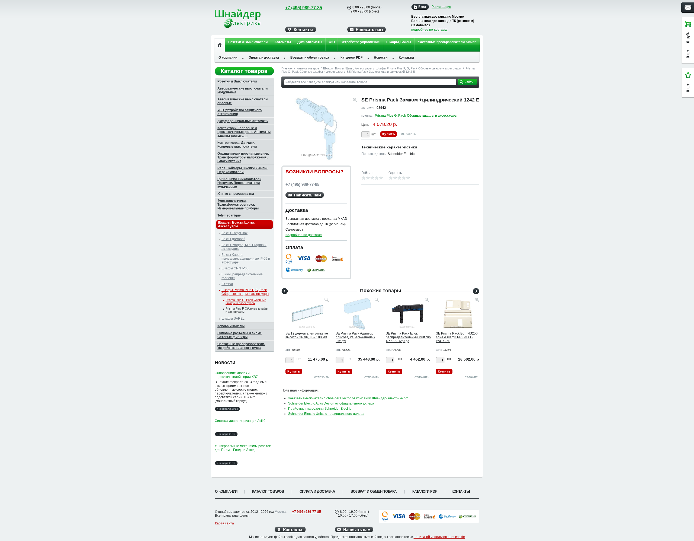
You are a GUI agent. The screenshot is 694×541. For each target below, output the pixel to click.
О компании (228, 57)
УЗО (331, 42)
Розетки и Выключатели (248, 42)
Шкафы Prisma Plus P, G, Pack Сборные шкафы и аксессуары (418, 68)
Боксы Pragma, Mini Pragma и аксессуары (243, 247)
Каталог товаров (308, 68)
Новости (380, 57)
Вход (422, 7)
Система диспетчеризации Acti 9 (240, 421)
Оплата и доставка (264, 57)
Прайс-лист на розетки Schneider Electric (319, 408)
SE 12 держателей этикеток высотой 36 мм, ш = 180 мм (306, 335)
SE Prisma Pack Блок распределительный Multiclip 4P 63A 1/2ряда (408, 337)
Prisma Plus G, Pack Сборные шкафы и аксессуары (416, 115)
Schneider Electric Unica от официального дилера (326, 414)
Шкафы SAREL (233, 318)
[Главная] (219, 45)
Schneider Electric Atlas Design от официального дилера (331, 403)
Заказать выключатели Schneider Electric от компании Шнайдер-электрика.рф (348, 398)
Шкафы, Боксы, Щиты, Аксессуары (347, 68)
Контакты (406, 57)
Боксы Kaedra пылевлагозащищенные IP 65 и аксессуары (245, 258)
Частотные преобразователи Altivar (447, 42)
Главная (287, 68)
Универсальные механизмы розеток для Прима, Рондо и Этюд (243, 448)
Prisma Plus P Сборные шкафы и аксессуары (247, 310)
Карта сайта (224, 523)
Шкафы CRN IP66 (235, 268)
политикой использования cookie (439, 537)
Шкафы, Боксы (398, 42)
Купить (388, 134)
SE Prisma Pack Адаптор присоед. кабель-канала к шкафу (355, 337)
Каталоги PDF (351, 57)
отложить (408, 134)
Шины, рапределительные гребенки (242, 276)
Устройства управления (360, 42)
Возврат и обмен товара (309, 57)
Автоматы (282, 42)
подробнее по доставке (429, 29)
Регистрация (441, 7)
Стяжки (227, 284)
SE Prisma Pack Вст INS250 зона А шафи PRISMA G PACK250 (457, 337)
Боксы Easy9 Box (234, 233)
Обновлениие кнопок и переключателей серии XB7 (236, 375)
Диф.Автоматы (309, 42)
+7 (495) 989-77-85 (303, 7)
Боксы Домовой (233, 239)
